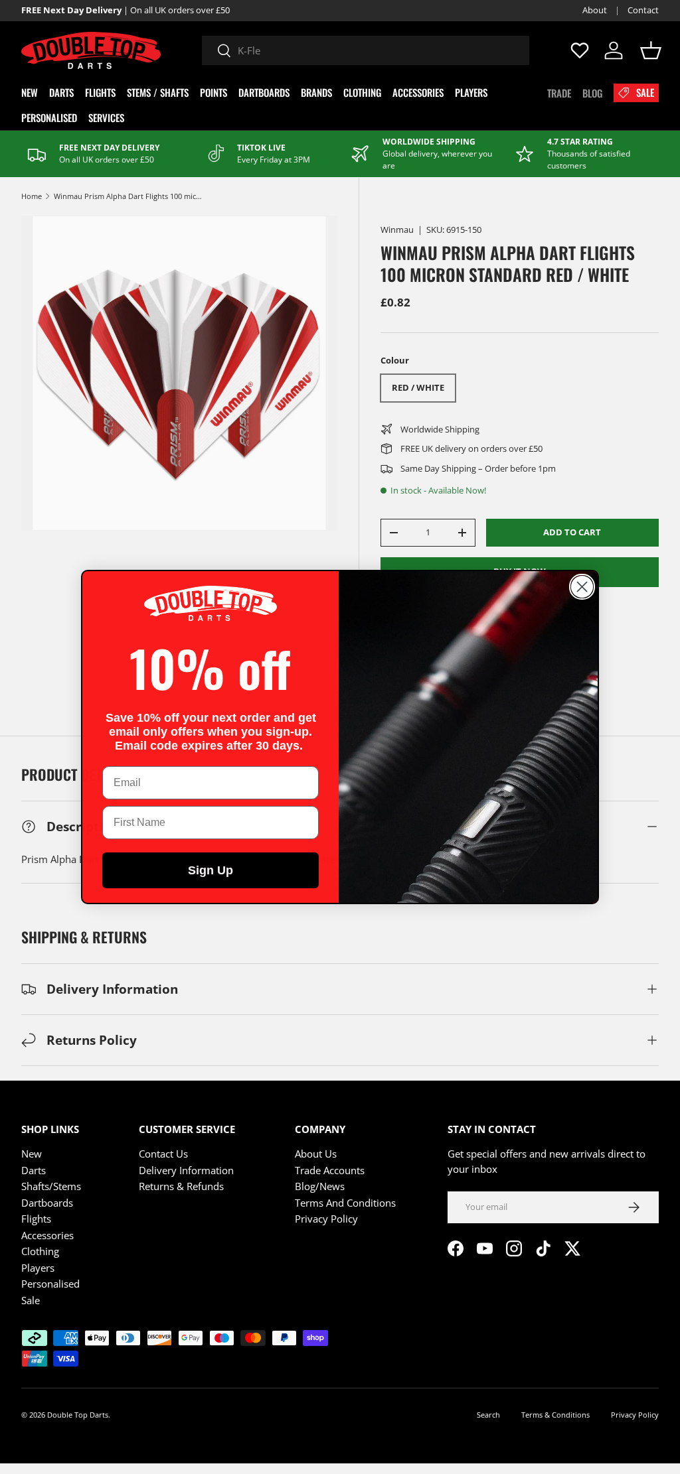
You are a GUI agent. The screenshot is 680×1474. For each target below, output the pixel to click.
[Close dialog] (582, 586)
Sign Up (210, 870)
